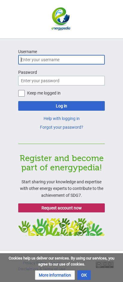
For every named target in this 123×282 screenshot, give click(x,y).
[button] (55, 275)
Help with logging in (62, 118)
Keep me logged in (44, 93)
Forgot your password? (61, 127)
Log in (61, 106)
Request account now (61, 208)
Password (27, 72)
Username (27, 51)
